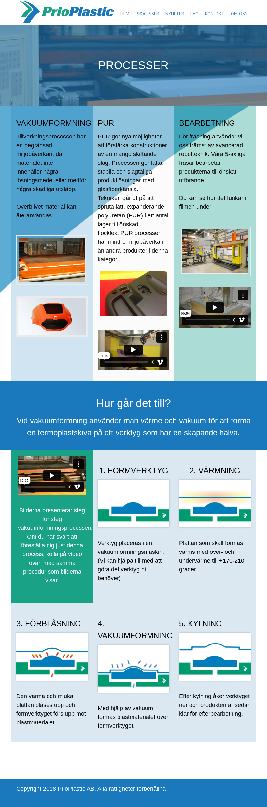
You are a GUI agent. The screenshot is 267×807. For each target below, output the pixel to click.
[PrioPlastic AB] (65, 9)
